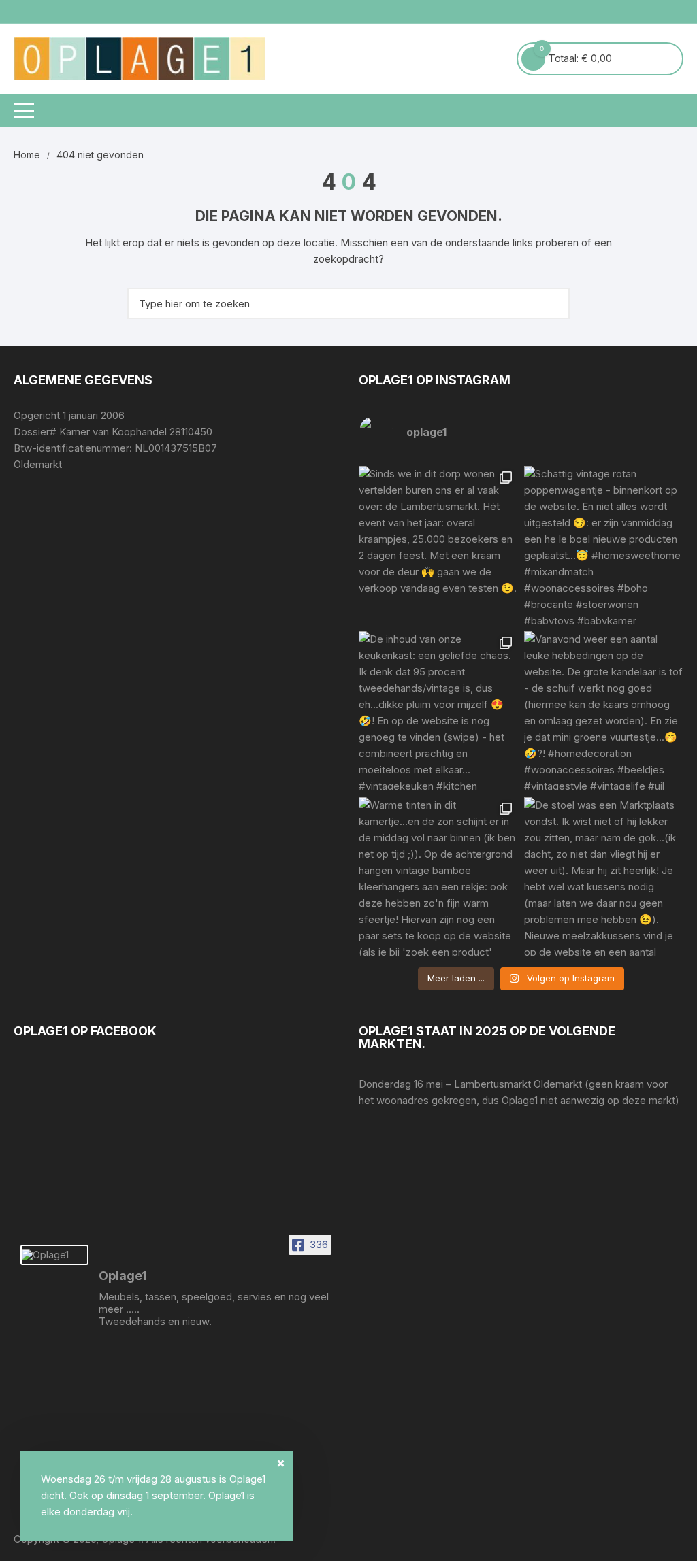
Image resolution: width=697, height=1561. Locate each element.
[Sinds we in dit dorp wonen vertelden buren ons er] (438, 545)
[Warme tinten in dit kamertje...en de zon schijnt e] (438, 876)
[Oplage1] (54, 1255)
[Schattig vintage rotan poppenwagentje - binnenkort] (603, 545)
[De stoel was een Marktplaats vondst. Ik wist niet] (603, 876)
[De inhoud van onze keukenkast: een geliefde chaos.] (438, 710)
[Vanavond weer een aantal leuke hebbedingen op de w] (603, 710)
